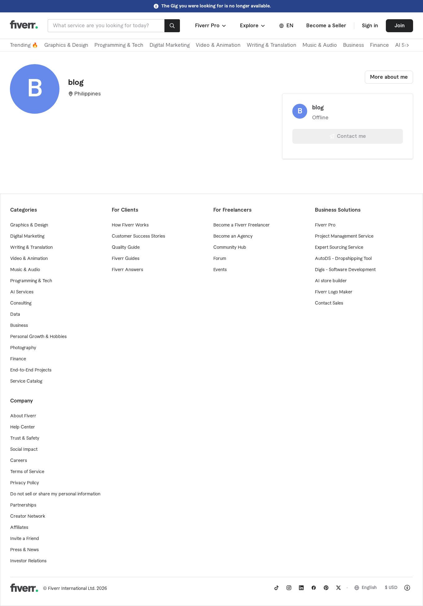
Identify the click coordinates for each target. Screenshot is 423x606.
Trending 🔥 (24, 45)
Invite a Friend (24, 539)
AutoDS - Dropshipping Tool (343, 259)
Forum (219, 259)
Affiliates (19, 527)
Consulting (20, 303)
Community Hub (229, 247)
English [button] (369, 588)
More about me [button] (389, 77)
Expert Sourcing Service (339, 247)
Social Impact (23, 449)
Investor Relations (28, 561)
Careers (18, 461)
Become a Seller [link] (326, 25)
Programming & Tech (118, 45)
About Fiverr (23, 416)
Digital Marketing (170, 45)
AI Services (21, 292)
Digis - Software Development (345, 270)
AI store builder (331, 281)
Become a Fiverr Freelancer (241, 225)
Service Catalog (26, 381)
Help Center (22, 427)
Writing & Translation (271, 45)
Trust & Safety (24, 438)
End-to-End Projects (30, 370)
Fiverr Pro (325, 225)
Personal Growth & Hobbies (38, 337)
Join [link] (400, 25)
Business (353, 45)
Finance (379, 45)
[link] (276, 587)
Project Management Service (344, 236)
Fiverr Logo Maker (333, 292)
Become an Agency (233, 236)
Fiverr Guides (125, 259)
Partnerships (23, 505)
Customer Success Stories (138, 236)
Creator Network (27, 516)
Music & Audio (320, 45)
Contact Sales (329, 303)
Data (15, 314)
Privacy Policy (24, 483)
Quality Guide (126, 247)
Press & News (24, 550)
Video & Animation (218, 45)
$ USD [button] (391, 588)
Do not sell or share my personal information (55, 494)
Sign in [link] (370, 25)
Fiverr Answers (127, 270)
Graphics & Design (66, 45)
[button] (211, 25)
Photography (23, 348)
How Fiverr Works (130, 225)
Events (220, 270)
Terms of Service (27, 472)
